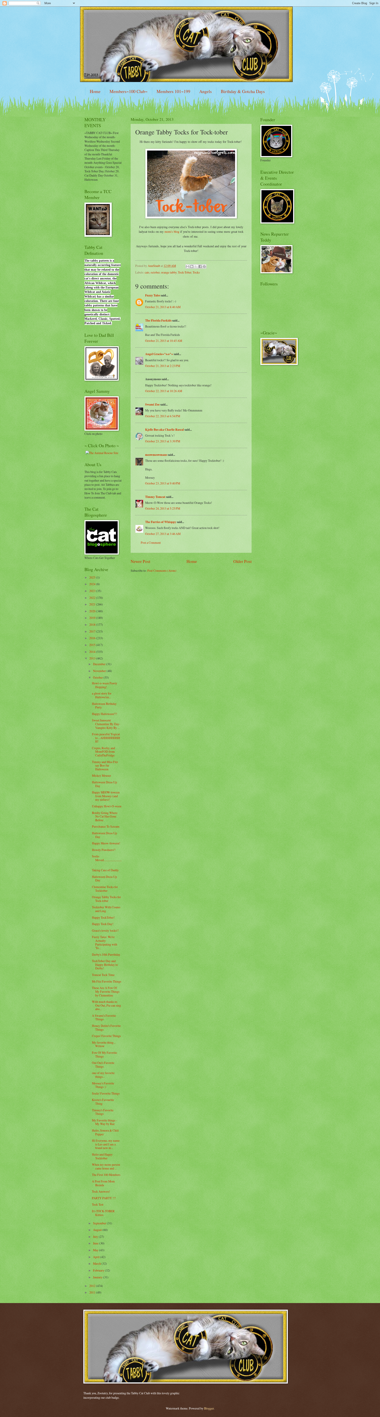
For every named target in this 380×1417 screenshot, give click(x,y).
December (99, 664)
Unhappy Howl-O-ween (106, 806)
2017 (92, 631)
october (155, 272)
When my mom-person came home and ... (106, 1166)
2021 (92, 604)
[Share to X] (196, 266)
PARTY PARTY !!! (104, 1198)
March (97, 1263)
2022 (92, 598)
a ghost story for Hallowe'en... (101, 695)
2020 (92, 611)
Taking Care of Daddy (105, 870)
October (98, 677)
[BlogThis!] (192, 266)
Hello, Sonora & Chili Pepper (105, 1132)
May (96, 1250)
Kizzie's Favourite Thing (103, 1102)
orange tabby (169, 272)
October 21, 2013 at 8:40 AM (163, 307)
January (98, 1277)
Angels (205, 91)
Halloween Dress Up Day (104, 784)
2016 (92, 638)
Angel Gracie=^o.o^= (159, 354)
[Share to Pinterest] (204, 266)
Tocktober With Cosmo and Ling (106, 909)
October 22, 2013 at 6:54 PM (162, 416)
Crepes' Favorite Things (106, 1036)
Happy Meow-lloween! (106, 843)
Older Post (242, 561)
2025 (92, 577)
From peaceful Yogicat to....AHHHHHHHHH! (106, 737)
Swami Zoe (152, 404)
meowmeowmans (156, 454)
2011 (92, 1292)
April (96, 1257)
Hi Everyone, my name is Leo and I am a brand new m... (106, 1144)
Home (95, 91)
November (100, 671)
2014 (92, 652)
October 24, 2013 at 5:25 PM (162, 508)
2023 (92, 591)
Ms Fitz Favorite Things (106, 981)
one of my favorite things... (103, 1075)
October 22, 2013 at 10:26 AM (163, 391)
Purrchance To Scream (105, 826)
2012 (92, 1286)
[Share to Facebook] (200, 266)
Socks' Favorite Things (106, 1093)
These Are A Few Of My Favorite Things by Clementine (105, 991)
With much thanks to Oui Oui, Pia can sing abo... (106, 1005)
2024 (92, 584)
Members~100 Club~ (129, 91)
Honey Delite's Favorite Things (106, 1028)
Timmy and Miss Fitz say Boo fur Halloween (105, 765)
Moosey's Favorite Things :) (103, 1085)
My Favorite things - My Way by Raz (104, 1122)
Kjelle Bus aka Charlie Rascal (164, 429)
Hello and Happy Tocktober (102, 1156)
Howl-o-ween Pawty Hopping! (104, 685)
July (96, 1237)
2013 (92, 658)
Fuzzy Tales (152, 295)
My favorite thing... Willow (103, 1044)
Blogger (209, 1408)
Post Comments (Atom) (161, 570)
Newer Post (140, 561)
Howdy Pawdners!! (104, 850)
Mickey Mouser (101, 775)
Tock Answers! (101, 1191)
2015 (92, 645)
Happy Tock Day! (102, 924)
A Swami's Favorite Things (104, 1017)
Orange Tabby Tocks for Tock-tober (106, 899)
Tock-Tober (184, 272)
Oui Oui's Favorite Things (103, 1065)
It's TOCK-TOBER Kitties (103, 1213)
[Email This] (187, 266)
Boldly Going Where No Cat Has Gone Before (104, 816)
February (99, 1270)
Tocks (196, 272)
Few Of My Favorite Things (104, 1054)
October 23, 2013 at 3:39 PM (162, 441)
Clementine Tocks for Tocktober (105, 889)
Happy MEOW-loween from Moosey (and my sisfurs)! (106, 796)
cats (147, 272)
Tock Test (97, 1204)
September (100, 1223)
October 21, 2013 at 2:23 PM (162, 366)
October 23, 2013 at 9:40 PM (162, 483)
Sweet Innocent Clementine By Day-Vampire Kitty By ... (106, 724)
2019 (92, 618)
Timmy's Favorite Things (102, 1112)
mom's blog (171, 231)
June (96, 1243)
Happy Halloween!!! (104, 714)
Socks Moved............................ (107, 860)
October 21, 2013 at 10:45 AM (163, 341)
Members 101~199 (173, 91)
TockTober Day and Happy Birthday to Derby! (105, 964)
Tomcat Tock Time (103, 975)
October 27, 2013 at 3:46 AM (163, 534)
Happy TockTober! (103, 917)
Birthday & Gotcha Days (243, 91)
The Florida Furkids (158, 320)
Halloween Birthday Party (104, 705)
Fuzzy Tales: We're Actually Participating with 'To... (104, 942)
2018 (92, 624)
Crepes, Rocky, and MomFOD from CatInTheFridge (103, 751)
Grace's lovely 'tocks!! (105, 930)
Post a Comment (151, 542)
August (97, 1230)
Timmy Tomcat (155, 497)
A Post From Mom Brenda (103, 1183)
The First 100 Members (106, 1175)
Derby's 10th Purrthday (106, 954)
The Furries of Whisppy (160, 522)
